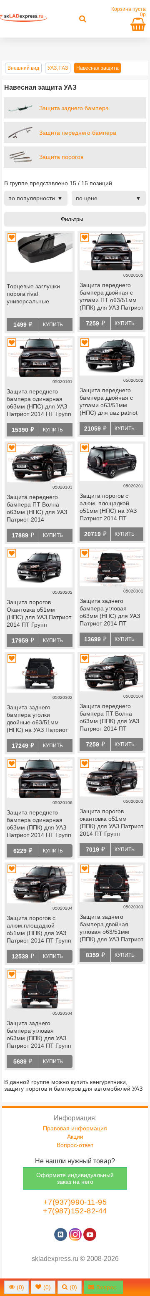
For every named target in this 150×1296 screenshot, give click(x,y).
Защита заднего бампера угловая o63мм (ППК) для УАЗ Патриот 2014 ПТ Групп (39, 1034)
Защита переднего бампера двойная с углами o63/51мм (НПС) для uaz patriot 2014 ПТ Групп (109, 402)
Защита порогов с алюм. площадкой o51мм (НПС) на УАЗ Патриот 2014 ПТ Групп (108, 507)
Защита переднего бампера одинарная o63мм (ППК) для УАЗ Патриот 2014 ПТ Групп (39, 823)
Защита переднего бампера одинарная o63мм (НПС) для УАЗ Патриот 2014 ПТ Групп (39, 402)
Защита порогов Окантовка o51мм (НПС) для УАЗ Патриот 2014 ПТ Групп (39, 613)
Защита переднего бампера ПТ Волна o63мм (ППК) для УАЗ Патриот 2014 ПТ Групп (109, 718)
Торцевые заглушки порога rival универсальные (33, 294)
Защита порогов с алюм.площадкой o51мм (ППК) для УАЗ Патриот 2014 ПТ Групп (39, 929)
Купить (53, 325)
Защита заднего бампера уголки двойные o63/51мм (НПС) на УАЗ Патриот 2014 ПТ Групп (37, 719)
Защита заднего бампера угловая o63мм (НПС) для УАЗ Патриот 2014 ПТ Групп (110, 613)
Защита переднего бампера (77, 132)
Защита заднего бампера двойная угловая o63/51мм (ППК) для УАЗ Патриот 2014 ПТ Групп (111, 928)
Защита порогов (61, 157)
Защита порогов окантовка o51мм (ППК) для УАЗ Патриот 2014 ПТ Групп (111, 822)
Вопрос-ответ (75, 1145)
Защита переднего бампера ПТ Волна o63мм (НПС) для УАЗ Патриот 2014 (37, 508)
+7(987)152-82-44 (75, 1211)
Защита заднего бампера (74, 108)
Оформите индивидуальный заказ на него (75, 1178)
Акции (75, 1136)
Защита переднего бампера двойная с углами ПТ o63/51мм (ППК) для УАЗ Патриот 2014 (111, 297)
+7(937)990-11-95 (75, 1202)
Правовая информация (75, 1128)
